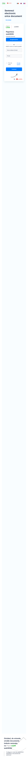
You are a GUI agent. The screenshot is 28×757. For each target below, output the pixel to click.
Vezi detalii (8, 20)
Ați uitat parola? (18, 63)
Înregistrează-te (14, 39)
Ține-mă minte (10, 63)
